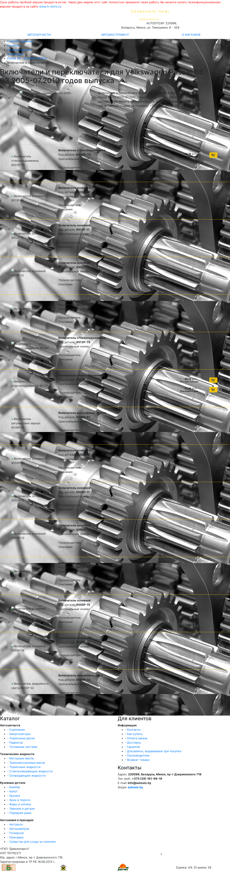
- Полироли (15, 833)
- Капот (12, 791)
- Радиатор (15, 742)
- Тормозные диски (21, 738)
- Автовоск (15, 824)
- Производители (137, 755)
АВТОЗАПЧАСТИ (39, 34)
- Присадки (15, 837)
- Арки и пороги (18, 800)
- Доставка (133, 742)
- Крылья (13, 795)
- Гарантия (132, 747)
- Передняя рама (19, 813)
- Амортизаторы (19, 734)
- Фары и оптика (19, 804)
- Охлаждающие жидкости (26, 775)
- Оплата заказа (136, 738)
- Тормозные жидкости (24, 767)
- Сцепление (16, 729)
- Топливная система (22, 747)
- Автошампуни (18, 828)
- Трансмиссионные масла (26, 762)
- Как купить (134, 734)
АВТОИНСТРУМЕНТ (115, 34)
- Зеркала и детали (21, 808)
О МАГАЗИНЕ (191, 34)
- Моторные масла (20, 758)
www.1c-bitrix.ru (50, 6)
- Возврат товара (137, 760)
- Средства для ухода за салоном (31, 841)
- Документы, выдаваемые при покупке (153, 751)
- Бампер (13, 787)
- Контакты (133, 729)
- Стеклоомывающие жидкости (30, 771)
